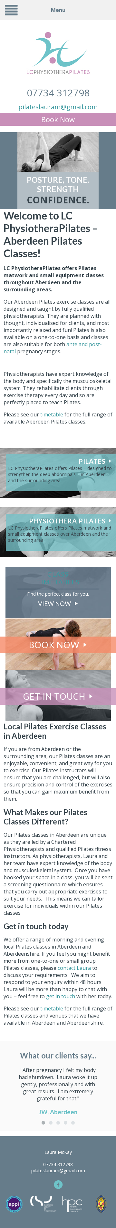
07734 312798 (58, 92)
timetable (52, 414)
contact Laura (74, 967)
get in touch (60, 996)
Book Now (58, 119)
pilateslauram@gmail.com (58, 106)
